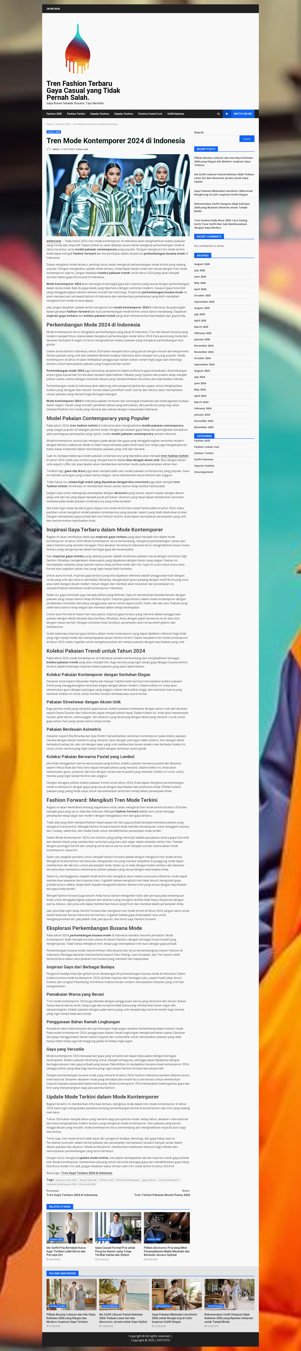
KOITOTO (163, 1340)
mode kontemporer (169, 1179)
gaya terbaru (149, 1179)
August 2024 (202, 370)
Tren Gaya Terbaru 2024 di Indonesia (72, 1193)
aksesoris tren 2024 (66, 1179)
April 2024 (200, 395)
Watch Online (243, 113)
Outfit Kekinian (175, 113)
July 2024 (199, 377)
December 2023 (203, 421)
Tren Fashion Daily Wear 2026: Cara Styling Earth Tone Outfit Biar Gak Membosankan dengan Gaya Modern (220, 223)
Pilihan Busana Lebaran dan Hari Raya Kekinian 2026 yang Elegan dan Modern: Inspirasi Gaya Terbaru (223, 161)
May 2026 (200, 283)
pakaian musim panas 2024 (62, 1184)
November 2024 (204, 352)
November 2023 (204, 427)
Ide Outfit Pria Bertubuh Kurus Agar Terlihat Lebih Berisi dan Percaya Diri (69, 1227)
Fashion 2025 (54, 113)
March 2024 (201, 402)
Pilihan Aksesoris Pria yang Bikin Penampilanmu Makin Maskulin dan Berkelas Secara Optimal (167, 1227)
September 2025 (204, 301)
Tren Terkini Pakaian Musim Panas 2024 (162, 1193)
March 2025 (201, 326)
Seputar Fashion (99, 113)
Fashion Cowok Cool (150, 113)
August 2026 (202, 264)
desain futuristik (88, 1179)
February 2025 (202, 333)
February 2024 (202, 408)
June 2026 (200, 276)
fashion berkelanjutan (128, 1179)
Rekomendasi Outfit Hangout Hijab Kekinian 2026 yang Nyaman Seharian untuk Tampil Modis (222, 207)
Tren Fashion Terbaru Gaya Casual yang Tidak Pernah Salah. (83, 90)
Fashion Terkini (76, 113)
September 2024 (204, 364)
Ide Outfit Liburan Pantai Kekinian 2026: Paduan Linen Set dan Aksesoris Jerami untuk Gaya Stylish (224, 177)
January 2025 (202, 339)
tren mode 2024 (87, 1184)
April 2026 (200, 289)
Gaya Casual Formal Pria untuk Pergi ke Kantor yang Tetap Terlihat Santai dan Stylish (118, 1227)
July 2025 (199, 314)
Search (199, 132)
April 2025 (200, 320)
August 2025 (202, 308)
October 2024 (202, 358)
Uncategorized (203, 471)
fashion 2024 (106, 1179)
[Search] (218, 113)
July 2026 (199, 270)
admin (55, 149)
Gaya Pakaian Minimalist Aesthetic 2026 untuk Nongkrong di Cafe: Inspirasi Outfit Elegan (177, 1294)
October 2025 (202, 295)
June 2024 (200, 383)
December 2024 (203, 345)
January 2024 (202, 414)
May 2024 (200, 389)
